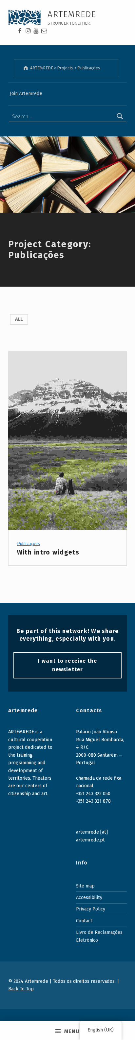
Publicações (28, 543)
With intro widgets (48, 552)
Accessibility (89, 897)
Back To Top (21, 989)
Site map (85, 886)
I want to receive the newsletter (67, 665)
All (19, 319)
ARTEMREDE (72, 14)
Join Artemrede (26, 93)
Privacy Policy (90, 909)
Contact (84, 921)
